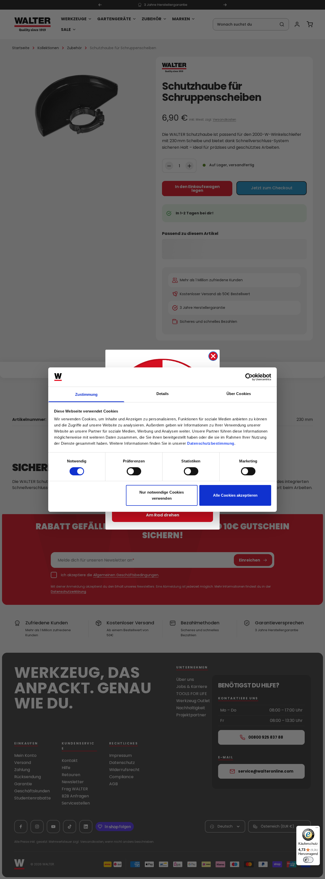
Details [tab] (162, 393)
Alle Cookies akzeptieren (235, 495)
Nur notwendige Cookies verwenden (161, 495)
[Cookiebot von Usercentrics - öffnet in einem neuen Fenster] (249, 377)
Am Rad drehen (162, 515)
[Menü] (317, 829)
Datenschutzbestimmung (210, 443)
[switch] (134, 471)
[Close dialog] (213, 356)
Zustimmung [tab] (86, 394)
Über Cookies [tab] (238, 393)
